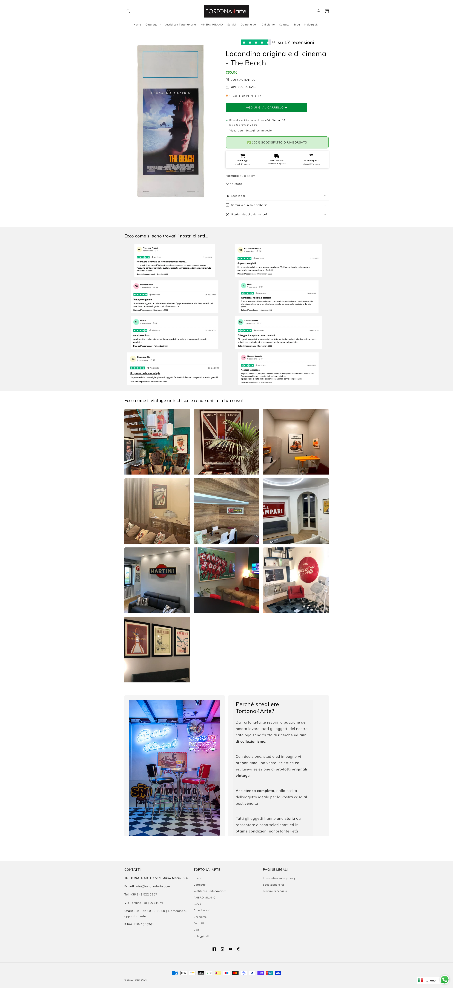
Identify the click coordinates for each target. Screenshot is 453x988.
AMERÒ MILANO (205, 897)
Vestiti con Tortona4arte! (210, 891)
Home (197, 878)
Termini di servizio (275, 891)
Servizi (198, 904)
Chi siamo (200, 916)
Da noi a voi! (202, 910)
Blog (197, 929)
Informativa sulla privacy (279, 878)
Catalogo (199, 884)
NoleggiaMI (201, 936)
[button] (128, 11)
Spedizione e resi (274, 884)
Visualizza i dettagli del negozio (250, 130)
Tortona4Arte (140, 979)
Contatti (199, 923)
